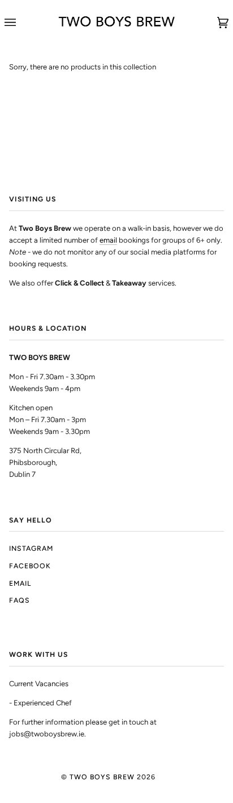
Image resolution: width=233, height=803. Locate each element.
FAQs (19, 600)
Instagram (31, 548)
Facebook (30, 565)
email (108, 240)
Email (20, 583)
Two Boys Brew (102, 777)
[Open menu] (21, 22)
